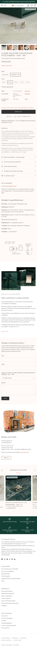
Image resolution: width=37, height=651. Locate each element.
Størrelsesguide (5, 576)
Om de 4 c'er (4, 331)
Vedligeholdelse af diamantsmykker (10, 578)
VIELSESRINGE (15, 638)
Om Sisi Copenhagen (6, 618)
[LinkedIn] (14, 559)
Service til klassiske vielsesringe (9, 603)
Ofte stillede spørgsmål (7, 593)
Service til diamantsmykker (8, 601)
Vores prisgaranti (6, 65)
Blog (2, 581)
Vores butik (4, 616)
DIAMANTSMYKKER (5, 638)
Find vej (6, 458)
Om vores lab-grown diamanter (9, 569)
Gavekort (3, 620)
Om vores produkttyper (7, 571)
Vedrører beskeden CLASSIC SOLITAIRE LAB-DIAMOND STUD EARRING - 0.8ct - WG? (18, 373)
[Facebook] (2, 559)
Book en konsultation (6, 591)
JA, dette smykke (7, 378)
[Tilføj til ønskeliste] (9, 116)
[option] (18, 25)
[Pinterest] (12, 559)
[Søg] (6, 5)
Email (2, 364)
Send (5, 398)
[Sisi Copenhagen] (18, 5)
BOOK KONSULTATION (6, 640)
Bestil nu (18, 112)
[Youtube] (7, 559)
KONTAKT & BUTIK (17, 640)
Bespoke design (5, 574)
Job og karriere (5, 628)
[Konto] (28, 5)
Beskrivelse (4, 128)
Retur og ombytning (6, 596)
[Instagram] (4, 559)
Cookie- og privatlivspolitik (8, 625)
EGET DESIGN (23, 638)
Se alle (18, 472)
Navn (2, 356)
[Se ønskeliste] (31, 5)
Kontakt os (4, 605)
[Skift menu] (2, 5)
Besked (3, 383)
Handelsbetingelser (6, 623)
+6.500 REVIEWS (25, 2)
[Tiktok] (9, 559)
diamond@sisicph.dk (10, 186)
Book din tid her (25, 452)
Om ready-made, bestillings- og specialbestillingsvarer (17, 107)
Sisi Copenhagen (8, 645)
